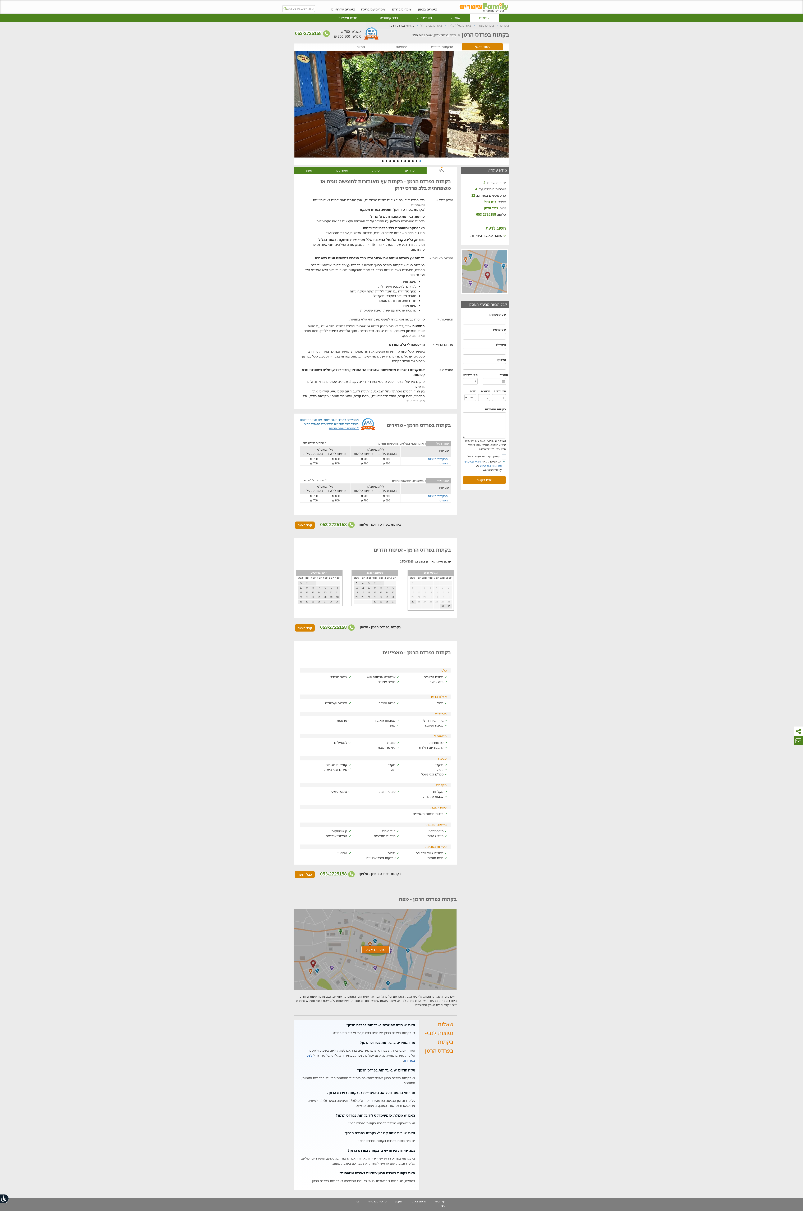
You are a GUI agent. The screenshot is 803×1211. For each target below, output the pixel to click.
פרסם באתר (418, 1201)
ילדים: (472, 391)
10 (386, 161)
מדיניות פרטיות (377, 1201)
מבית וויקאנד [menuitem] (348, 17)
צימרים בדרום (402, 9)
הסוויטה (401, 47)
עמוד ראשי (482, 46)
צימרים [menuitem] (484, 17)
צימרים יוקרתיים (343, 9)
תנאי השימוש (472, 461)
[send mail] (798, 740)
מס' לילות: (470, 375)
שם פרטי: (499, 330)
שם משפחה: (497, 315)
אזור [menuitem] (457, 17)
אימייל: (501, 345)
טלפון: (501, 360)
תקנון (398, 1201)
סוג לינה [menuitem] (426, 17)
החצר (361, 47)
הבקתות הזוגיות (442, 47)
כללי (442, 170)
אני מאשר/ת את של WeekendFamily (483, 465)
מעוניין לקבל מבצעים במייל (485, 456)
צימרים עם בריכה (373, 9)
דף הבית (440, 1201)
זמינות (376, 170)
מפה (309, 170)
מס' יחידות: (499, 391)
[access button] (4, 1198)
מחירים (409, 170)
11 (383, 161)
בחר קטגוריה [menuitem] (388, 17)
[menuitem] (427, 6)
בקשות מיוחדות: (495, 409)
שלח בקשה (484, 480)
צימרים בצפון (427, 9)
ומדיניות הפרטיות (491, 466)
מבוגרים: (485, 391)
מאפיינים (342, 170)
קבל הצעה (305, 525)
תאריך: (503, 375)
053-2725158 (309, 33)
